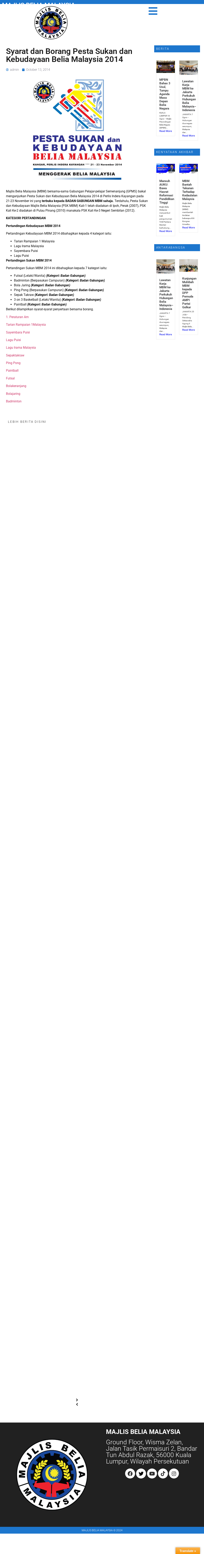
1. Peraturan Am (17, 317)
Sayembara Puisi (18, 332)
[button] (77, 1400)
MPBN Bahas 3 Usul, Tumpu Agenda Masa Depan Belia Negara (164, 94)
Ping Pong (13, 363)
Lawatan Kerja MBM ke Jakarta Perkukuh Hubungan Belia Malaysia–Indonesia (189, 96)
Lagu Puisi (13, 340)
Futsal (10, 378)
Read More (165, 130)
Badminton (14, 401)
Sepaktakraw (15, 355)
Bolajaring (13, 394)
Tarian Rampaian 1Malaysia (26, 324)
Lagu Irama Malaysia (21, 347)
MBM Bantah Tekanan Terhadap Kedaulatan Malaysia (189, 190)
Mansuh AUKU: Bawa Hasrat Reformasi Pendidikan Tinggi (166, 191)
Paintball (12, 370)
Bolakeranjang (16, 386)
